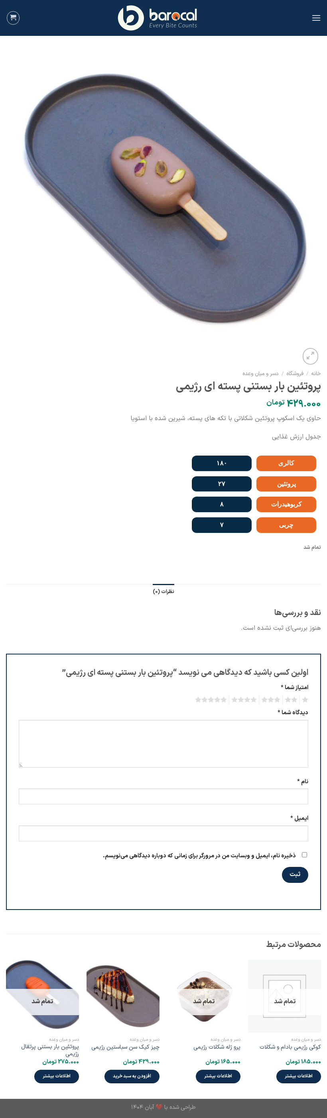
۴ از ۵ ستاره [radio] (245, 700)
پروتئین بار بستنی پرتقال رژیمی (50, 1050)
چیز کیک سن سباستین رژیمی (125, 1047)
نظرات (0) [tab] (163, 591)
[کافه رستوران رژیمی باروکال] (163, 18)
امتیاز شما (294, 688)
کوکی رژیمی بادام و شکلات (290, 1047)
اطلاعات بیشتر (299, 1076)
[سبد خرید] (13, 18)
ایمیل (299, 818)
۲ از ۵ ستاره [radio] (292, 700)
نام (302, 782)
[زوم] (310, 356)
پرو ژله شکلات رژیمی (216, 1047)
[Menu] (316, 18)
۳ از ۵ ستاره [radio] (272, 700)
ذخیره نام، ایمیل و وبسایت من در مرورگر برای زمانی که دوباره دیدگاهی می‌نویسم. (199, 856)
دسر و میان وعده (260, 373)
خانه (316, 373)
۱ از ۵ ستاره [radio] (306, 700)
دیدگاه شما (293, 713)
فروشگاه (294, 373)
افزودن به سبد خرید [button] (132, 1076)
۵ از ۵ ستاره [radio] (212, 700)
